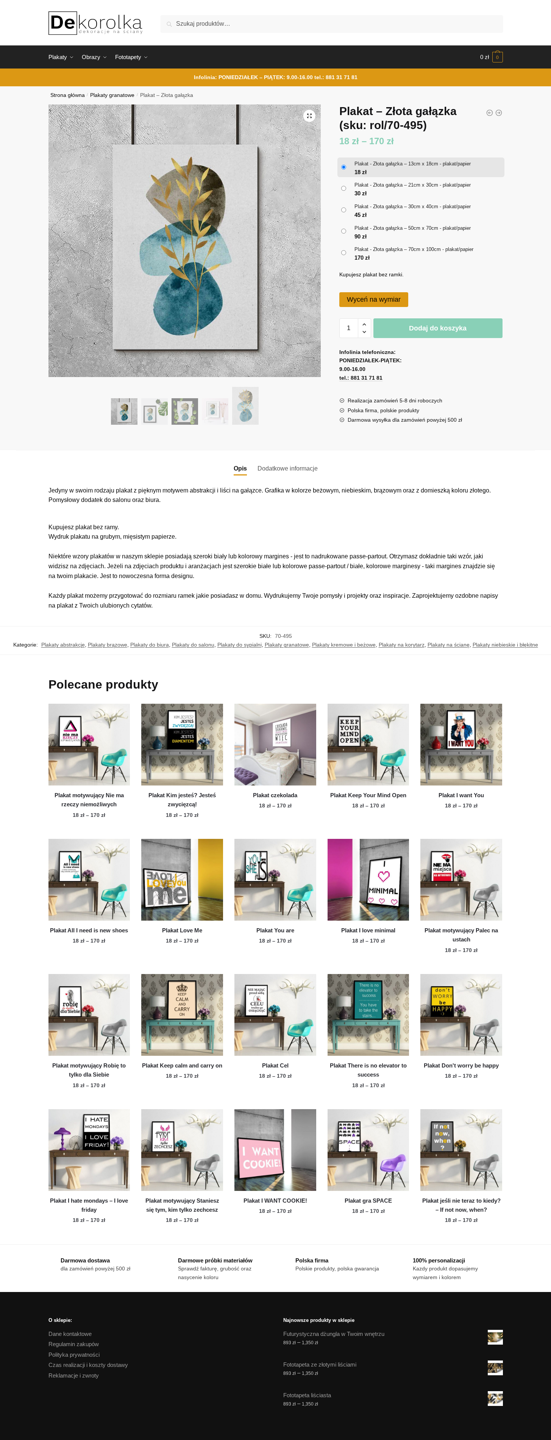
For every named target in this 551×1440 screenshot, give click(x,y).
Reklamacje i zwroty (73, 1375)
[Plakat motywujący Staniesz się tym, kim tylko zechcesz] (182, 1150)
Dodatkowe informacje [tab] (288, 468)
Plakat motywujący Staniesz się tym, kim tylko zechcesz (182, 1205)
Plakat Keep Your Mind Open (368, 795)
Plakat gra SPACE (368, 1200)
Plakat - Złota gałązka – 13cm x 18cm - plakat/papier (412, 164)
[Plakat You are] (275, 880)
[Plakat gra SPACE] (368, 1150)
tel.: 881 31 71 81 (335, 77)
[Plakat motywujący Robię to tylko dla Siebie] (89, 1015)
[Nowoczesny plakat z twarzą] (499, 113)
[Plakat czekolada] (275, 744)
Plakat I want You (461, 795)
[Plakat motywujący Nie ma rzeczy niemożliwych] (89, 744)
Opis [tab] (240, 468)
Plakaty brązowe (107, 645)
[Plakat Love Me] (182, 880)
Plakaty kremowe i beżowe (344, 645)
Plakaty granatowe (112, 95)
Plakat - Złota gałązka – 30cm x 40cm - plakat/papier (412, 206)
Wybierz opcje (89, 830)
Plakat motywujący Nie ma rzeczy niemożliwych (89, 799)
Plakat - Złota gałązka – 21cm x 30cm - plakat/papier (412, 185)
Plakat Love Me (182, 930)
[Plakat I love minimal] (368, 880)
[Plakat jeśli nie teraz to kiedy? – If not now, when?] (461, 1150)
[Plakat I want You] (461, 744)
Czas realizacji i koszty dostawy (88, 1365)
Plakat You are (275, 930)
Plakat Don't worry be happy (461, 1065)
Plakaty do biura (149, 645)
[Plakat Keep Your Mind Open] (368, 744)
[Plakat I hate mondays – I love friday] (89, 1150)
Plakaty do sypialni (239, 645)
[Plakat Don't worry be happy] (461, 1015)
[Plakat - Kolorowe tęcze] (489, 113)
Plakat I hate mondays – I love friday (89, 1205)
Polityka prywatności (74, 1354)
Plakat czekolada (275, 795)
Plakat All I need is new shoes (89, 930)
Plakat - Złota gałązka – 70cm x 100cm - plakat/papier (413, 249)
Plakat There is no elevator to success (368, 1070)
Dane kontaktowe (70, 1334)
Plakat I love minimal (368, 930)
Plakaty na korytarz (402, 645)
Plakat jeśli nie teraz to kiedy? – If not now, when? (461, 1205)
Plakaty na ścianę (449, 645)
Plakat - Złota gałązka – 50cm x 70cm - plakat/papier (412, 228)
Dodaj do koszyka (438, 328)
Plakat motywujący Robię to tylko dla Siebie (89, 1070)
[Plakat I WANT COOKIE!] (275, 1150)
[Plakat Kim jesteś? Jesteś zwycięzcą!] (182, 744)
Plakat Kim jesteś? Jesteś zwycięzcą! (182, 799)
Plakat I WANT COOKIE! (275, 1200)
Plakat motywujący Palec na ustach (461, 935)
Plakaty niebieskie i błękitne (505, 645)
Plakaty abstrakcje (63, 645)
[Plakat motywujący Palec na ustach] (461, 880)
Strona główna (67, 95)
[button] (309, 116)
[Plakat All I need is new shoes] (89, 880)
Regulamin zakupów (73, 1344)
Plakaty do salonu (193, 645)
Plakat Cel (275, 1065)
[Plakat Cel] (275, 1015)
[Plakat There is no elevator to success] (368, 1015)
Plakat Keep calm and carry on (182, 1065)
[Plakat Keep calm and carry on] (182, 1015)
